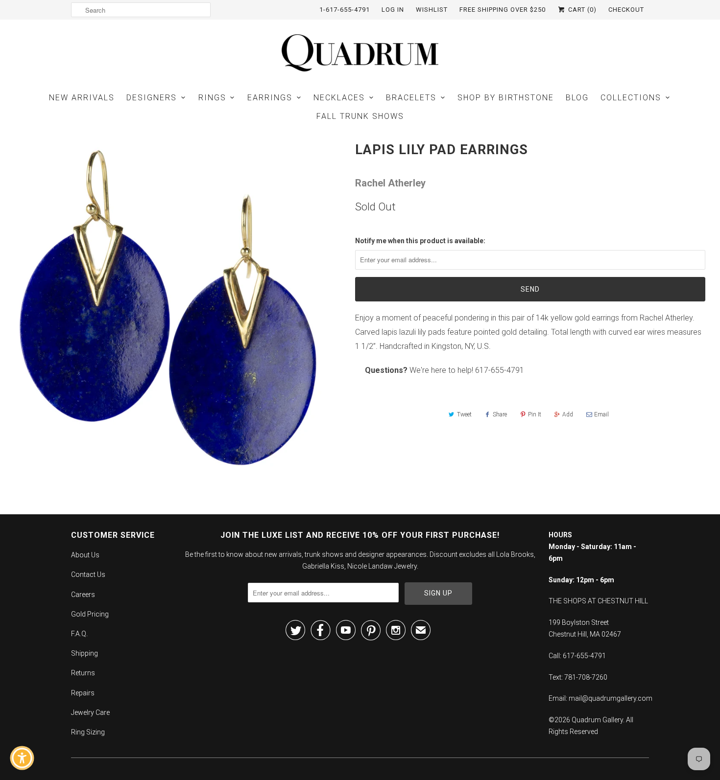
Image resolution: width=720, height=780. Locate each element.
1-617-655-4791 (344, 9)
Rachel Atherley (390, 183)
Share (500, 414)
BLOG (577, 97)
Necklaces (339, 97)
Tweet (464, 414)
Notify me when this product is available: (420, 241)
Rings (212, 97)
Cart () (581, 9)
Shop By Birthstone (505, 97)
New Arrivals (82, 97)
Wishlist (432, 9)
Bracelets (411, 97)
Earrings (269, 97)
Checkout (626, 9)
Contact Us (88, 574)
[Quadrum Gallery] (360, 52)
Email (601, 414)
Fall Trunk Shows (360, 116)
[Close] (91, 587)
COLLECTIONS (630, 97)
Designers (151, 97)
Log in (393, 9)
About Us (85, 555)
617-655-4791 (499, 370)
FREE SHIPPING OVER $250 (502, 9)
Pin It (534, 414)
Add (567, 414)
